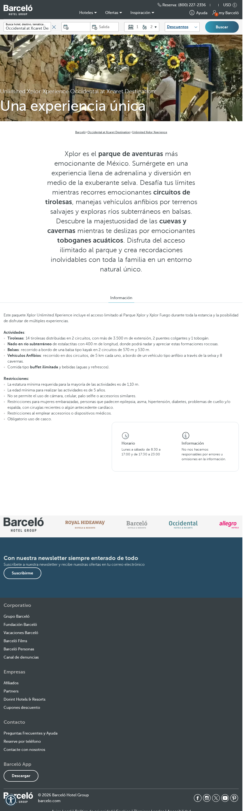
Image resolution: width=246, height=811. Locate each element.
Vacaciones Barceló (21, 633)
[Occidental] (183, 524)
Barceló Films (15, 641)
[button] (217, 5)
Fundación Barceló (20, 624)
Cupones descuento (22, 707)
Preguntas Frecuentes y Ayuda (30, 733)
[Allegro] (229, 524)
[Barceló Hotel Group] (18, 10)
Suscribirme (22, 573)
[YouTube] (225, 798)
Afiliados (11, 683)
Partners (11, 691)
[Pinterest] (234, 798)
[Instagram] (207, 798)
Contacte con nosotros (24, 750)
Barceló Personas (19, 649)
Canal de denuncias (21, 657)
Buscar (222, 27)
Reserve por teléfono (22, 741)
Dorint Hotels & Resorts (24, 699)
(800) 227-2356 (192, 5)
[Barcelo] (136, 524)
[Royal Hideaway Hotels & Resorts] (85, 524)
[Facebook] (198, 798)
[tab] (121, 298)
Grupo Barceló (17, 616)
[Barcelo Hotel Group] (18, 797)
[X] (216, 798)
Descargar (21, 776)
